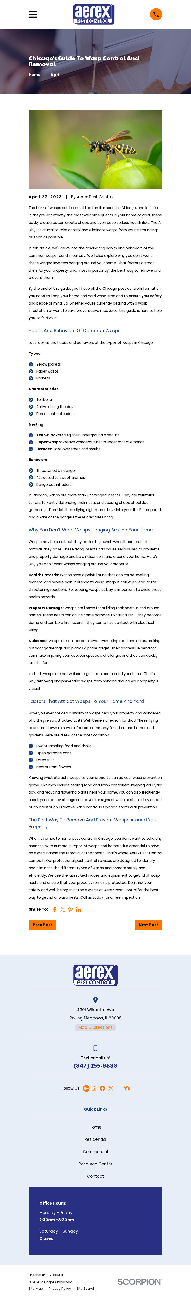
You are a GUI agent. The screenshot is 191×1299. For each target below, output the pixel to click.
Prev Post (42, 924)
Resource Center (95, 1164)
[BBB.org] (94, 1088)
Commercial (95, 1151)
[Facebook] (102, 1088)
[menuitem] (36, 1289)
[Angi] (118, 1088)
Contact (95, 1176)
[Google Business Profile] (86, 1088)
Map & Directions (95, 1027)
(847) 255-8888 (95, 1065)
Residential (96, 1139)
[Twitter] (110, 1088)
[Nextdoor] (127, 1088)
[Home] (93, 14)
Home (96, 1127)
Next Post (148, 924)
